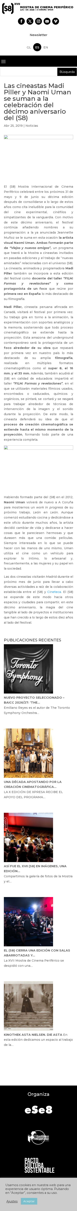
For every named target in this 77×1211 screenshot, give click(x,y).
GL (29, 47)
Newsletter (38, 35)
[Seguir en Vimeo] (55, 21)
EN (45, 47)
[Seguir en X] (30, 21)
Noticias (31, 126)
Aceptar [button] (29, 1201)
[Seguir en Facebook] (21, 21)
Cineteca (54, 592)
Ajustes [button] (12, 1201)
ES (37, 47)
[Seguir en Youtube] (47, 21)
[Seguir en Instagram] (38, 21)
